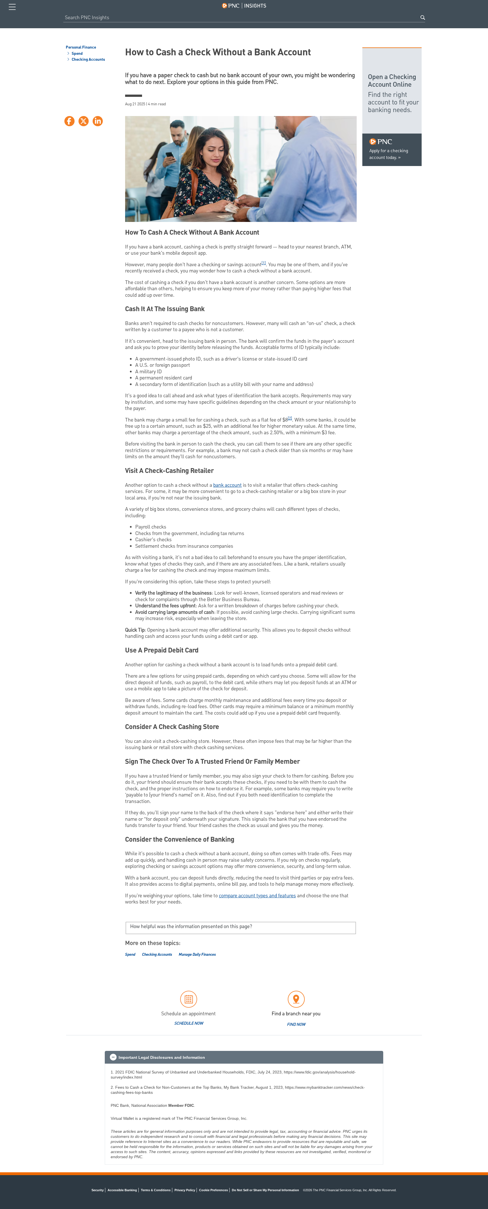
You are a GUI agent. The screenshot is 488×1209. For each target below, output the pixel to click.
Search (423, 17)
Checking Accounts (88, 59)
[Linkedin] (98, 121)
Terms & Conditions (156, 1190)
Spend (77, 53)
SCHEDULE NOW (188, 1023)
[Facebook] (69, 121)
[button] (244, 1057)
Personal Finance (81, 47)
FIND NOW (296, 1024)
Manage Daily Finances (197, 955)
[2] (290, 418)
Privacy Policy (185, 1190)
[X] (84, 121)
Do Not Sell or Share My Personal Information (265, 1190)
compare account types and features (257, 895)
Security (97, 1190)
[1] (264, 263)
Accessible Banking (122, 1190)
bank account (227, 485)
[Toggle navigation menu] (12, 7)
